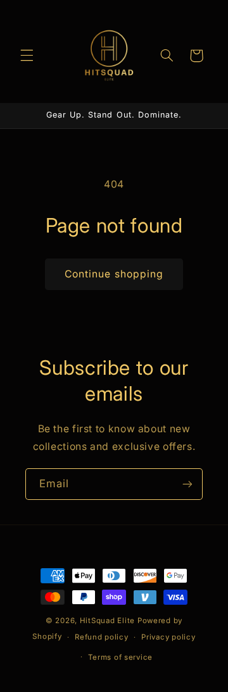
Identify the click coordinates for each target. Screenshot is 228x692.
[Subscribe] (187, 483)
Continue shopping (114, 274)
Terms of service (120, 657)
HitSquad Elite (107, 620)
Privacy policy (168, 637)
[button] (26, 55)
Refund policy (102, 637)
